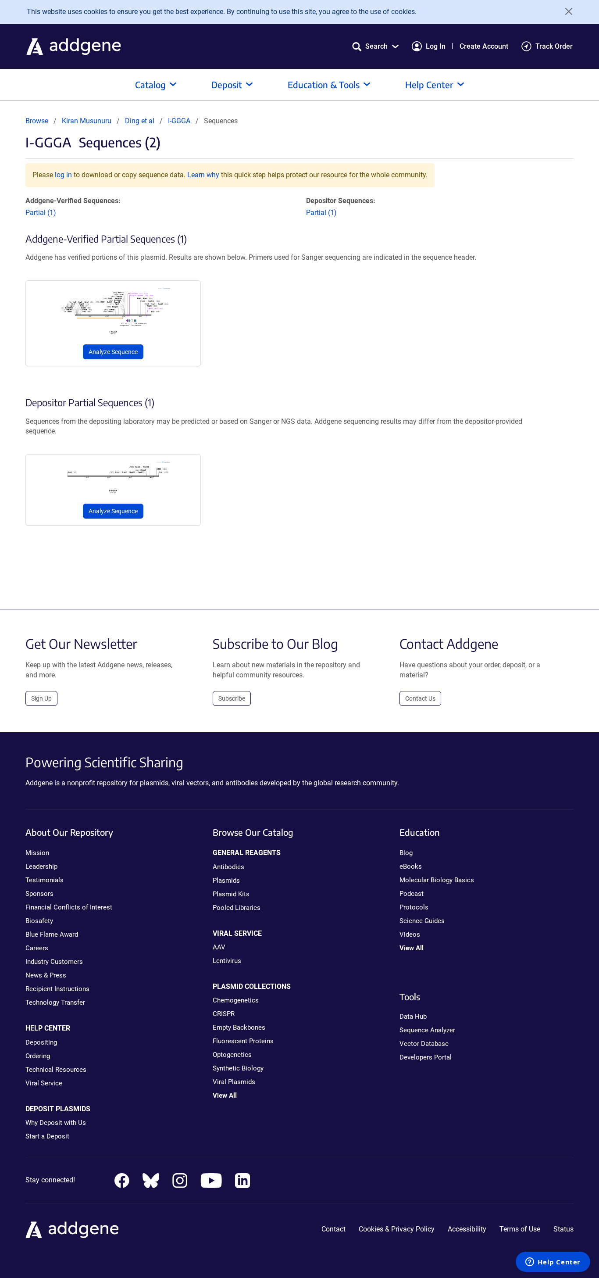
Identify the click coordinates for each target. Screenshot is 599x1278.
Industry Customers (54, 962)
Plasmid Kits (231, 894)
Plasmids (226, 880)
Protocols (413, 907)
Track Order (554, 46)
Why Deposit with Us (55, 1123)
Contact (333, 1229)
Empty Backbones (239, 1027)
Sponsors (39, 894)
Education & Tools (324, 84)
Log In (436, 46)
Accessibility (467, 1229)
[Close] (565, 11)
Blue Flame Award (51, 934)
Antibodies (228, 867)
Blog (406, 853)
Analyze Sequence (113, 351)
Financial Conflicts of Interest (68, 907)
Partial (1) (40, 212)
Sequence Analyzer (427, 1030)
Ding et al (140, 121)
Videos (409, 934)
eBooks (410, 866)
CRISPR (224, 1014)
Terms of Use (519, 1229)
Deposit (226, 84)
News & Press (45, 975)
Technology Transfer (55, 1002)
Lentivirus (227, 961)
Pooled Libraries (236, 908)
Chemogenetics (236, 1000)
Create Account (484, 46)
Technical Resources (55, 1070)
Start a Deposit (47, 1136)
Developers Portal (425, 1057)
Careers (36, 948)
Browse (36, 121)
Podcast (411, 894)
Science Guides (422, 921)
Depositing (41, 1042)
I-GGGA (179, 121)
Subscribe (231, 698)
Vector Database (424, 1044)
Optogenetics (232, 1055)
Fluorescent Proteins (243, 1041)
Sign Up (41, 698)
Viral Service (43, 1083)
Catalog (150, 84)
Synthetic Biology (238, 1068)
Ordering (37, 1056)
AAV (219, 947)
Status (563, 1229)
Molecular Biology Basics (436, 880)
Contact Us (420, 698)
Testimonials (44, 880)
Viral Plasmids (234, 1082)
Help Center (429, 84)
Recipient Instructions (57, 989)
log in (63, 175)
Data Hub (413, 1016)
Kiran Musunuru (86, 121)
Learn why (203, 175)
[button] (375, 46)
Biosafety (39, 921)
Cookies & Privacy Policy (397, 1229)
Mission (37, 853)
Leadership (41, 866)
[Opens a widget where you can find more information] (553, 1263)
